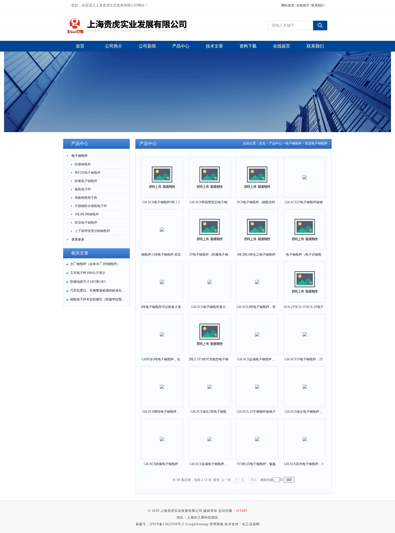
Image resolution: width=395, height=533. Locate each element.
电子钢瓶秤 (79, 156)
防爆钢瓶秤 (83, 164)
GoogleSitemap (197, 524)
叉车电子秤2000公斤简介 (88, 273)
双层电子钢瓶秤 (86, 222)
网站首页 (287, 5)
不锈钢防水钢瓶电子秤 (91, 206)
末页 (253, 480)
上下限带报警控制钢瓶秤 (92, 231)
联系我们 (317, 5)
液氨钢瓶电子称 (86, 198)
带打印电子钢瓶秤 (87, 173)
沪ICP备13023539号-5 (167, 524)
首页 (262, 143)
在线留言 (302, 5)
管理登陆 (217, 524)
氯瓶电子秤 (83, 189)
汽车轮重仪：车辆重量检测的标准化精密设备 (98, 290)
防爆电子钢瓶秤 (86, 181)
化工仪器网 (251, 524)
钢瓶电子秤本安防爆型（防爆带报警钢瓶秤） (98, 299)
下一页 (239, 480)
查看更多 (77, 239)
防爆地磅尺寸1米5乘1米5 (88, 282)
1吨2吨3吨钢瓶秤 (87, 214)
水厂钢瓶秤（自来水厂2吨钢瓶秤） (95, 264)
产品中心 (275, 143)
